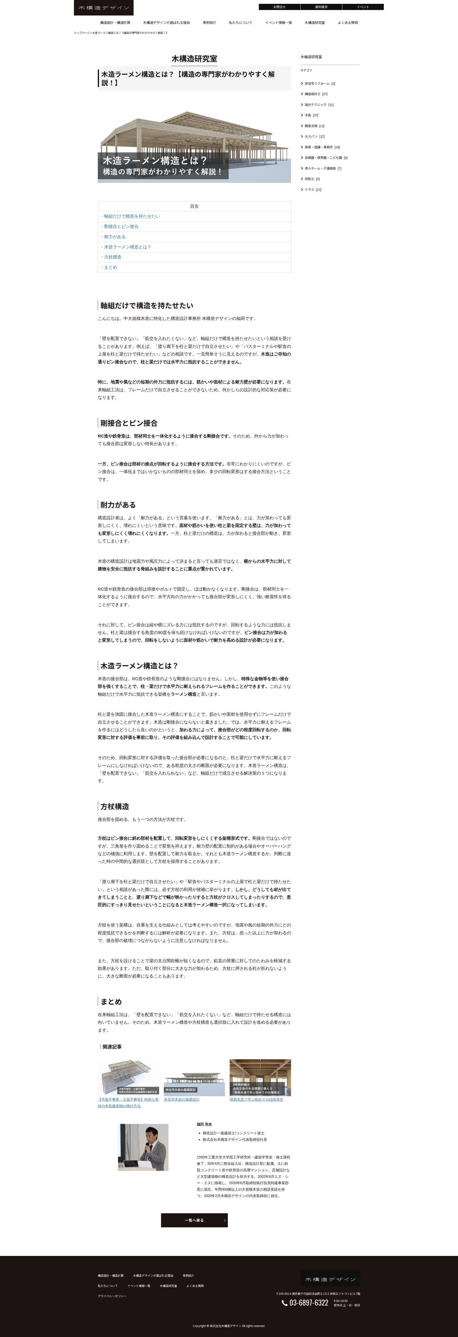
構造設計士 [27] (316, 94)
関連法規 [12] (314, 125)
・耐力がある (113, 236)
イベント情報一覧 (138, 1286)
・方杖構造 (110, 257)
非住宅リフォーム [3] (320, 83)
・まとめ (108, 267)
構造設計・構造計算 (111, 1275)
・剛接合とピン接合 (119, 226)
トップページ (82, 33)
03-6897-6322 (309, 1302)
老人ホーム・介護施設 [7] (323, 168)
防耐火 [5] (312, 178)
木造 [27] (311, 115)
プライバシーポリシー (112, 1296)
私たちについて (108, 1286)
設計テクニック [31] (319, 104)
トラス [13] (313, 189)
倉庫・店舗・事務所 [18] (322, 147)
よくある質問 (195, 1286)
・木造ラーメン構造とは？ (125, 247)
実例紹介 (188, 1275)
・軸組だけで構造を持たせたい (130, 216)
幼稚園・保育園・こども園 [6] (326, 157)
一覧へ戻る (194, 1220)
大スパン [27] (315, 136)
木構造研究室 (168, 1286)
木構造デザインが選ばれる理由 (153, 1275)
